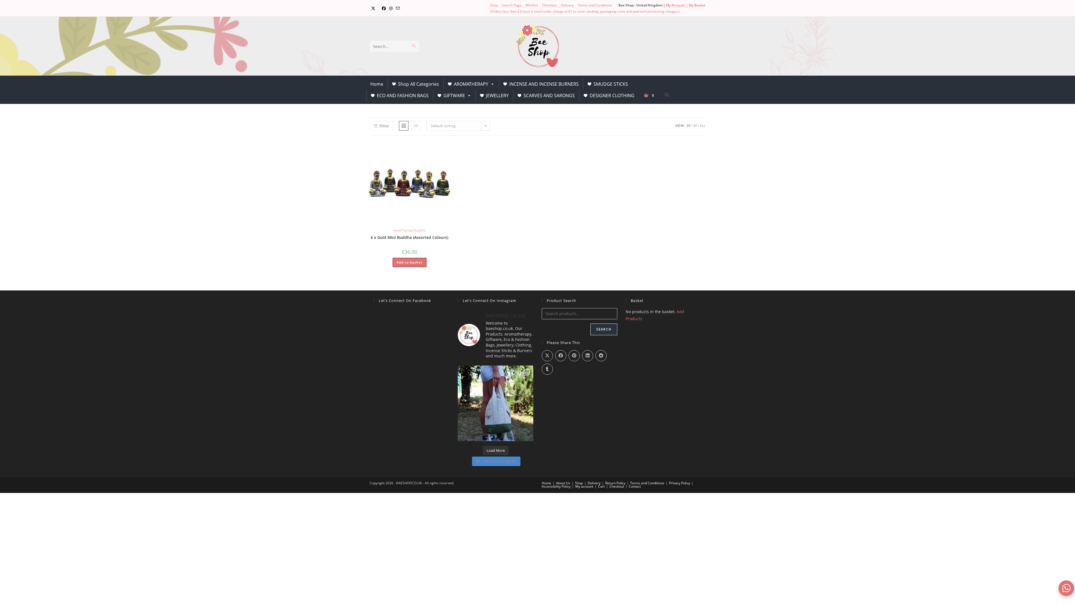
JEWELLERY (497, 95)
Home (376, 84)
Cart (601, 486)
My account (584, 486)
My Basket (697, 5)
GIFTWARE (454, 95)
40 (695, 125)
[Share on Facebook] (560, 355)
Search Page (512, 5)
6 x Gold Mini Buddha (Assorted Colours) (409, 237)
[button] (431, 147)
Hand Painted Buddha (409, 230)
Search (603, 329)
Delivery (567, 5)
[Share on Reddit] (601, 355)
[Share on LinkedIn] (587, 355)
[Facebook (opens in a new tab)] (383, 8)
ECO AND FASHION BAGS (403, 95)
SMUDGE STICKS (610, 84)
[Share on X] (547, 355)
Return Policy (615, 483)
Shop (494, 5)
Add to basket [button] (409, 262)
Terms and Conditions (595, 5)
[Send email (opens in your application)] (397, 8)
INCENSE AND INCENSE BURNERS (544, 84)
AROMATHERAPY (471, 84)
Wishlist (532, 5)
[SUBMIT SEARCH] (414, 46)
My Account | (677, 5)
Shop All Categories (418, 84)
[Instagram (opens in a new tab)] (390, 8)
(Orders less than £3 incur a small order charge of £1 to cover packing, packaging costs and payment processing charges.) (585, 11)
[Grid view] (403, 126)
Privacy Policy (679, 483)
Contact (635, 486)
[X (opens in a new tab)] (373, 8)
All (702, 125)
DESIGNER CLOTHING (612, 95)
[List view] (416, 126)
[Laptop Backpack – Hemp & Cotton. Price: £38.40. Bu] (495, 403)
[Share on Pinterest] (574, 355)
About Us (563, 483)
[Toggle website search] (667, 95)
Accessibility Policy (556, 486)
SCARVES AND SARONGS (549, 95)
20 (688, 125)
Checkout (549, 5)
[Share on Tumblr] (547, 369)
